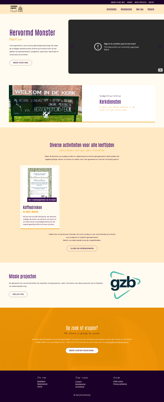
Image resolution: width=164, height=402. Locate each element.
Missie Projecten (140, 2)
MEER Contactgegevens (81, 350)
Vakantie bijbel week (118, 2)
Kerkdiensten (126, 9)
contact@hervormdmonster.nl (116, 342)
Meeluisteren (42, 384)
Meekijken (41, 381)
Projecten (18, 294)
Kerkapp (129, 2)
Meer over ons (20, 63)
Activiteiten (79, 387)
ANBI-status (118, 381)
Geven (39, 387)
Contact (151, 2)
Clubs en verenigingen (82, 248)
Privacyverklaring (120, 384)
